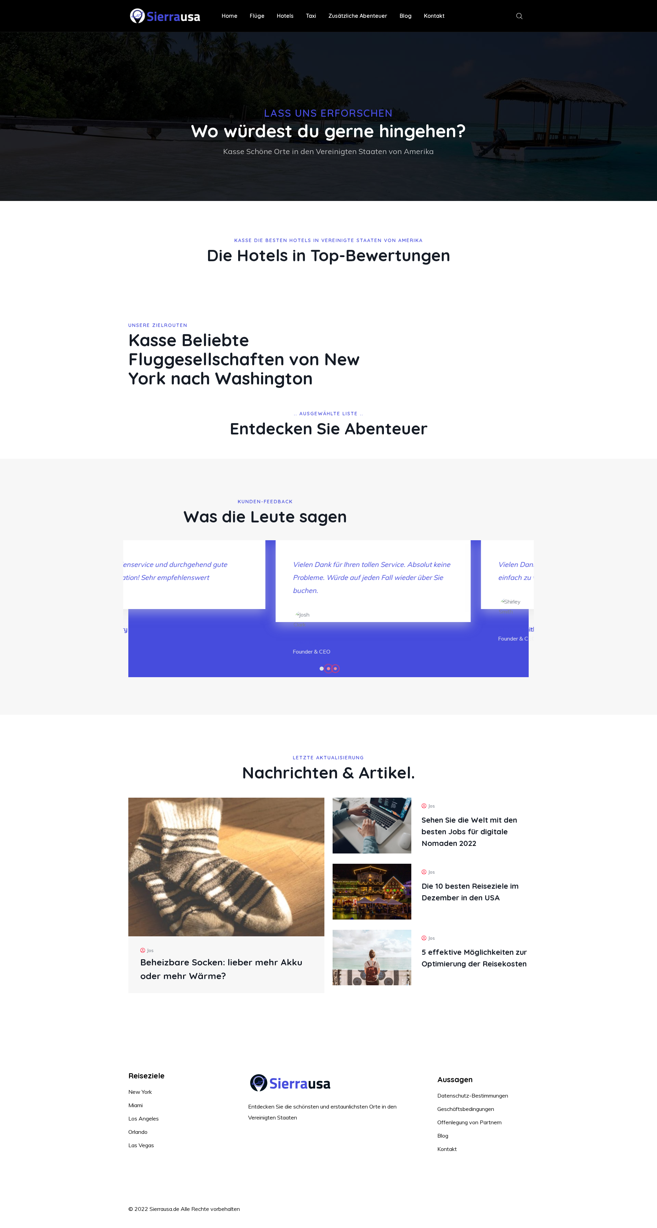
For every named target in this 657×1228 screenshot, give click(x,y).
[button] (322, 669)
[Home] (166, 16)
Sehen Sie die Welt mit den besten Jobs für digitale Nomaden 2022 (469, 831)
